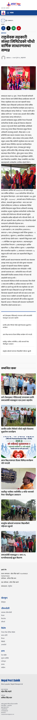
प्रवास (2, 664)
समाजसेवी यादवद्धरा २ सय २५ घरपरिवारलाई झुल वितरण (13, 556)
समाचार (3, 33)
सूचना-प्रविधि (5, 658)
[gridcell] (18, 201)
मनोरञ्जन (3, 661)
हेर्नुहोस (10, 586)
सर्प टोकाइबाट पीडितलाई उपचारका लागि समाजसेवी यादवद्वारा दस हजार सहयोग (17, 316)
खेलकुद (3, 602)
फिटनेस (3, 618)
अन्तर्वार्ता (3, 644)
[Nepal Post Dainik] (3, 13)
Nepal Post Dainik (10, 680)
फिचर (3, 638)
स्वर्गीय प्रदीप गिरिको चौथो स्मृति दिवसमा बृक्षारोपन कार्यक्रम (17, 326)
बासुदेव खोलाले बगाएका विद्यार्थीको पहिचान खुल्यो (17, 351)
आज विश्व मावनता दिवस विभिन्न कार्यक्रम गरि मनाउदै (17, 334)
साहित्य (3, 667)
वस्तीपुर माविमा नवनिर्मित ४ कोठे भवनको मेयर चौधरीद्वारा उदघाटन (16, 342)
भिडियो (3, 641)
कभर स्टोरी (4, 635)
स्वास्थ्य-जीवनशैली (6, 612)
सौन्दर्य (3, 621)
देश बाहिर (4, 655)
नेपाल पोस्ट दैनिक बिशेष (8, 632)
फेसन (2, 615)
